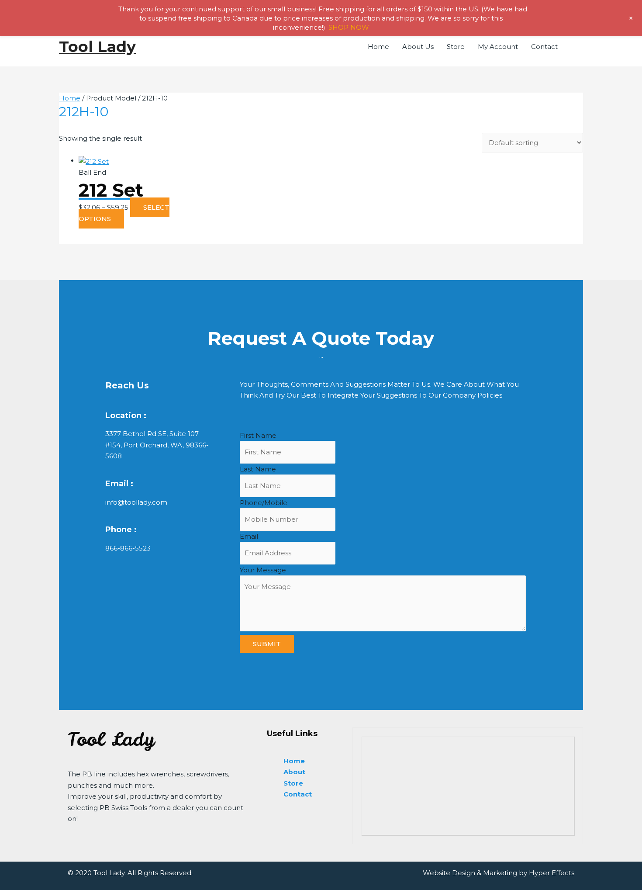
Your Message (263, 570)
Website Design (449, 873)
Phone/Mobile (263, 503)
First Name (258, 435)
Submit (267, 644)
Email (249, 536)
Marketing (500, 873)
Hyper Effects (551, 873)
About (294, 772)
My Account (498, 46)
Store (456, 46)
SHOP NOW (348, 27)
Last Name (258, 469)
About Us (418, 46)
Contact (544, 46)
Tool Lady (97, 46)
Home (378, 46)
